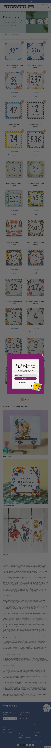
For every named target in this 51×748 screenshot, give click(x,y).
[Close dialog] (43, 356)
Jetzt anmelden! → (25, 378)
